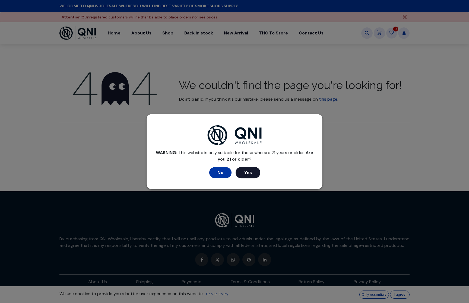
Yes (248, 172)
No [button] (220, 172)
